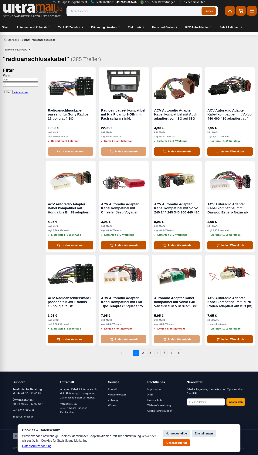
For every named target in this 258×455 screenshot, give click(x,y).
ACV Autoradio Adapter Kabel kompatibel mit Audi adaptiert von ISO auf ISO (175, 114)
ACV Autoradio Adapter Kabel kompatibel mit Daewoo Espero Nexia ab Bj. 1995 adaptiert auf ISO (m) (227, 208)
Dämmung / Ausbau (104, 27)
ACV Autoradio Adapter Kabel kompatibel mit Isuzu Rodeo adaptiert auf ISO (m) (229, 302)
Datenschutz (154, 399)
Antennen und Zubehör (31, 27)
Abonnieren (236, 402)
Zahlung (113, 399)
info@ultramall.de (23, 416)
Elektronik (134, 27)
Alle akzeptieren (176, 442)
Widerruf (113, 405)
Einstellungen (204, 433)
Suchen (209, 11)
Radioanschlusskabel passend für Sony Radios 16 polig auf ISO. (68, 114)
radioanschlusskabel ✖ (17, 49)
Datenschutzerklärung (37, 446)
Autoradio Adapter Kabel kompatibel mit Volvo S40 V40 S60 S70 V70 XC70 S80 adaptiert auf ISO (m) (176, 302)
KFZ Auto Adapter (197, 27)
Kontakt (112, 389)
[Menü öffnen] (252, 11)
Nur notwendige (176, 433)
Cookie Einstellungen (159, 410)
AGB (150, 394)
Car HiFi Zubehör (69, 27)
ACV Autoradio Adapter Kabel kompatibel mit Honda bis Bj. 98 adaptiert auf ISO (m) (69, 208)
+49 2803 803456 (23, 410)
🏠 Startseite (11, 39)
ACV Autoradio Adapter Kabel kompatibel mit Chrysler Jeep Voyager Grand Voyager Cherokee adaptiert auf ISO (121, 208)
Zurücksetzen (20, 92)
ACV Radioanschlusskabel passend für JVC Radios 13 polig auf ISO (69, 302)
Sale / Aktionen (229, 27)
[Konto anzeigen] (230, 11)
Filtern (7, 92)
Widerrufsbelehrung (159, 405)
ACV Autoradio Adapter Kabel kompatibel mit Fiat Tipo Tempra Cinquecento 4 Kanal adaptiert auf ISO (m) (122, 302)
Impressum (154, 389)
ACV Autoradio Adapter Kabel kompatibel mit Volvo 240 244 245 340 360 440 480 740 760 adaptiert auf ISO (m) (176, 208)
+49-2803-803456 (126, 2)
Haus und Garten (163, 27)
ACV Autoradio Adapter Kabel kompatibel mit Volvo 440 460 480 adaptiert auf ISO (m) (229, 115)
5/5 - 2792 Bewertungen (160, 2)
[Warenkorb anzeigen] (241, 11)
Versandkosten (117, 394)
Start (5, 27)
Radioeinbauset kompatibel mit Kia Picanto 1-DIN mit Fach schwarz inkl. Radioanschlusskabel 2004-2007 (123, 115)
